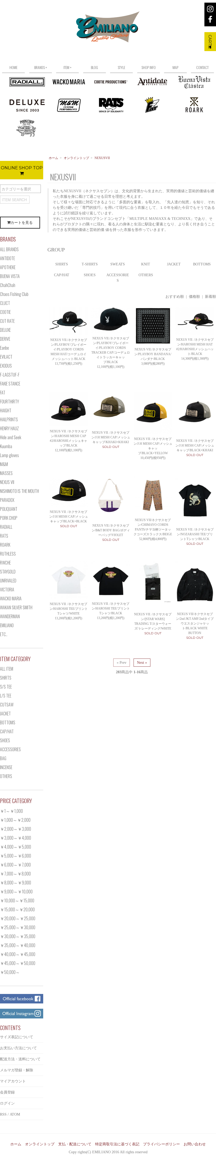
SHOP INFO (148, 67)
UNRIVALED (8, 580)
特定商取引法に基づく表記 (117, 1144)
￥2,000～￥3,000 (15, 829)
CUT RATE (7, 321)
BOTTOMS (202, 264)
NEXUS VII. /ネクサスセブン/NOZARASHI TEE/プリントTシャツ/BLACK (195, 534)
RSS (3, 1114)
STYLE (121, 67)
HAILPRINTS (9, 419)
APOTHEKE (8, 267)
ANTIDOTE (7, 258)
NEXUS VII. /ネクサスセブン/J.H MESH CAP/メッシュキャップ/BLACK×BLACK (68, 516)
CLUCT (5, 303)
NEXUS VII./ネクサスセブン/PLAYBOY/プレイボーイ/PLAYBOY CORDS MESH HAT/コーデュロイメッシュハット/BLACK (68, 349)
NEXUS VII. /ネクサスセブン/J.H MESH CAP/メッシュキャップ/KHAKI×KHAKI (110, 437)
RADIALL (6, 527)
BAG (3, 758)
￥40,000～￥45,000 (17, 954)
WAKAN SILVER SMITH (16, 607)
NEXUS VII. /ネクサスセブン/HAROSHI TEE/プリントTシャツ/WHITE (69, 608)
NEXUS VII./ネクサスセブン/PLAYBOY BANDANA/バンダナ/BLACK (152, 354)
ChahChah (7, 285)
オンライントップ (76, 158)
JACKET (174, 264)
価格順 (194, 297)
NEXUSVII (102, 158)
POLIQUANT (8, 509)
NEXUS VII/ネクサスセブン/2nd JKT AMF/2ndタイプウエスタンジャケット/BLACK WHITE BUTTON (195, 623)
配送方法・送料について (20, 1059)
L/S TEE (5, 695)
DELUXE (5, 330)
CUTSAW (6, 704)
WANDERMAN (10, 616)
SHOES (90, 275)
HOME (13, 67)
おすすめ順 (174, 297)
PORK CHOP (8, 518)
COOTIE (5, 312)
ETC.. (3, 634)
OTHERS (146, 275)
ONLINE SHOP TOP (22, 167)
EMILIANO (7, 625)
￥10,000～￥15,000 (17, 900)
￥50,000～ (10, 972)
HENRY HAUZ (9, 428)
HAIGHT (5, 410)
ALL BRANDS (9, 249)
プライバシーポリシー (161, 1144)
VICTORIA (7, 589)
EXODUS (6, 366)
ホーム (53, 158)
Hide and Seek (10, 437)
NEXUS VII (7, 482)
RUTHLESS (8, 554)
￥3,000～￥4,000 (15, 838)
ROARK (5, 545)
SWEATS (117, 264)
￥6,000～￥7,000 (15, 865)
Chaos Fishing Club (14, 294)
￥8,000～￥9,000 (15, 882)
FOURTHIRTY (9, 401)
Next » (142, 663)
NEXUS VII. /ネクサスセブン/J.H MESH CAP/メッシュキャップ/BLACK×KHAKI (194, 445)
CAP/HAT (61, 275)
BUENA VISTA (10, 276)
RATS (4, 536)
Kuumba (6, 446)
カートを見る (22, 223)
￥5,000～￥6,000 (15, 856)
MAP (175, 67)
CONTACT (202, 67)
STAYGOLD (8, 571)
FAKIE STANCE (10, 383)
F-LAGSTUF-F (9, 375)
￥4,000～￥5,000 (15, 847)
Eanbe (4, 348)
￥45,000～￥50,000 (17, 963)
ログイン (7, 1103)
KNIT (145, 264)
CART (210, 40)
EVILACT (6, 357)
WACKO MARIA (11, 598)
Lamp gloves (9, 455)
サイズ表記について (16, 1037)
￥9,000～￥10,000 (16, 891)
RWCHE (5, 563)
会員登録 (7, 1092)
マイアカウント (13, 1081)
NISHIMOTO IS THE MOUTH (19, 491)
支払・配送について (74, 1144)
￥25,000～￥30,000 (17, 927)
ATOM (15, 1114)
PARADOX (7, 500)
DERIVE (5, 339)
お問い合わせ (195, 1144)
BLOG (94, 67)
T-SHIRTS (90, 264)
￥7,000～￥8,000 (15, 873)
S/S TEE (6, 687)
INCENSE (6, 767)
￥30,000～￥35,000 (17, 936)
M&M (4, 464)
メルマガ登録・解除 (16, 1070)
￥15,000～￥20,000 (17, 909)
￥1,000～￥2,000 (15, 820)
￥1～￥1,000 (11, 811)
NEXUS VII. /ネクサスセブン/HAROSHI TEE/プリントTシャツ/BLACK (111, 608)
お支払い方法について (18, 1048)
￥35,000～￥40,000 (17, 945)
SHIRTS (61, 264)
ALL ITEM (6, 669)
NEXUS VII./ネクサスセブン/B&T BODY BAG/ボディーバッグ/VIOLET (111, 530)
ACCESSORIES (10, 749)
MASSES (6, 473)
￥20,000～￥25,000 (17, 918)
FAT (2, 392)
